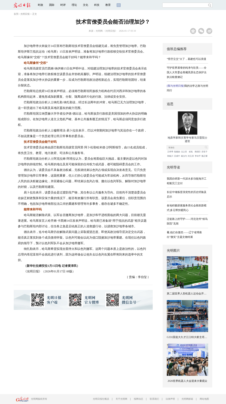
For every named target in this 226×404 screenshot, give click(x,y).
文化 (85, 4)
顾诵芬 (198, 152)
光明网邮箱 (187, 399)
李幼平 (198, 156)
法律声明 (170, 399)
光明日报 (25, 14)
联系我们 (154, 399)
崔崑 (191, 152)
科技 (96, 4)
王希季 (170, 152)
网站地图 (204, 399)
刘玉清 (191, 156)
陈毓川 (170, 156)
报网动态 (138, 399)
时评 (63, 4)
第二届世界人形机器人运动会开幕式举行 (190, 293)
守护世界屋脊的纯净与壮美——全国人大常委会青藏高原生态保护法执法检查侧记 (186, 72)
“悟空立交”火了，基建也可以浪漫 (186, 59)
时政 (40, 4)
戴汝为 (184, 156)
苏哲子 (204, 152)
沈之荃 (184, 152)
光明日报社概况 (101, 399)
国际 (51, 4)
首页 (16, 14)
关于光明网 (121, 399)
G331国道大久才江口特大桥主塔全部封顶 (191, 337)
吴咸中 (177, 156)
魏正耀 (204, 156)
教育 (108, 4)
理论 (74, 4)
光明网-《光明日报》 (106, 31)
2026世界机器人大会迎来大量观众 (187, 380)
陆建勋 (177, 152)
